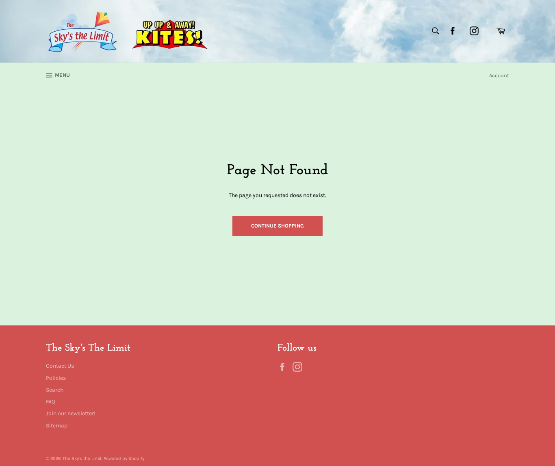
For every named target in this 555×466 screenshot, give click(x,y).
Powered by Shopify (124, 458)
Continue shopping (277, 226)
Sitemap (56, 425)
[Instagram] (474, 30)
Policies (56, 378)
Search (54, 389)
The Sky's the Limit (82, 458)
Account (499, 75)
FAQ (50, 401)
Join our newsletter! (70, 413)
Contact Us (60, 365)
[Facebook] (452, 30)
